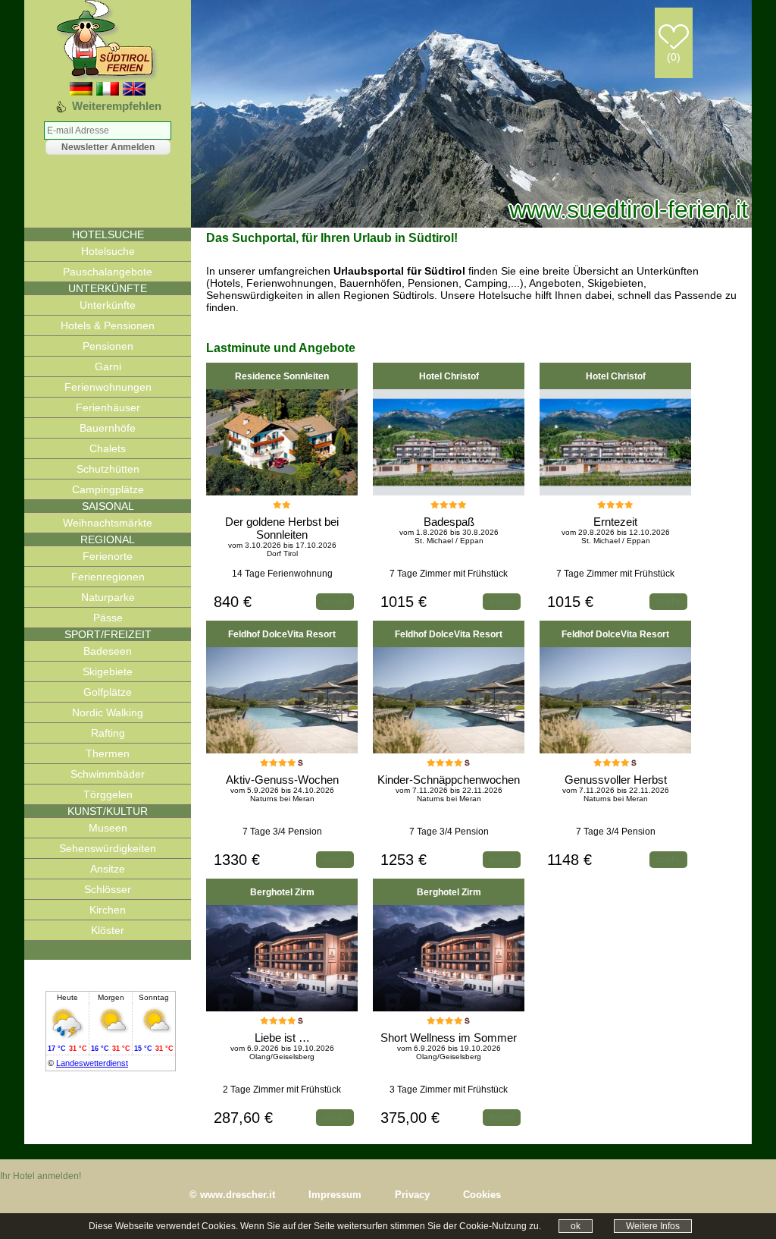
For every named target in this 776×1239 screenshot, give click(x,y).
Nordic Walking (107, 712)
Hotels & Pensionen (108, 325)
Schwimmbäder (107, 774)
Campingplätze (108, 489)
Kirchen (107, 910)
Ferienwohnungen (108, 387)
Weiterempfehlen (116, 105)
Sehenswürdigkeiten (107, 848)
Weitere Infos (653, 1226)
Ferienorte (108, 556)
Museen (108, 828)
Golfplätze (107, 692)
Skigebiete (108, 671)
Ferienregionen (108, 577)
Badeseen (107, 651)
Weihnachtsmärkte (107, 523)
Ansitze (107, 869)
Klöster (107, 930)
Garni (108, 366)
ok (575, 1226)
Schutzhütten (108, 469)
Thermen (108, 753)
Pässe (108, 618)
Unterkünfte (108, 305)
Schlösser (107, 889)
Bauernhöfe (108, 428)
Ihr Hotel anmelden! (40, 1176)
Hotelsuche (108, 251)
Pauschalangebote (107, 272)
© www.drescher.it (232, 1194)
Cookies (482, 1194)
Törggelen (108, 794)
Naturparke (108, 597)
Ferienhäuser (108, 407)
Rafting (108, 733)
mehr (335, 601)
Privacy (412, 1194)
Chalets (107, 448)
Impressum (334, 1194)
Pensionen (108, 346)
